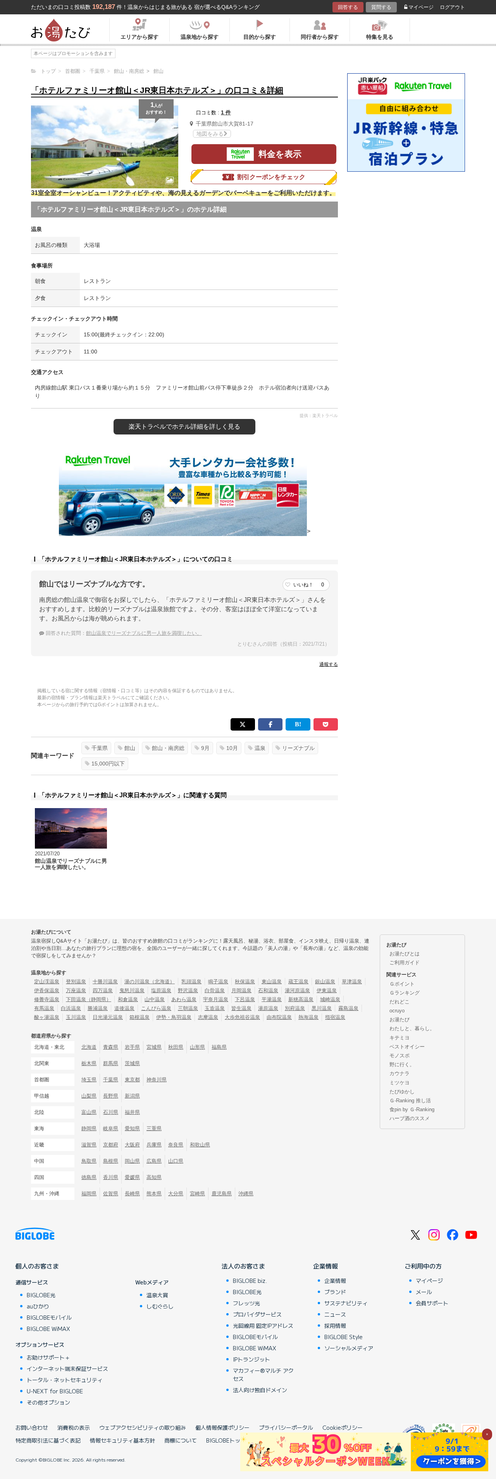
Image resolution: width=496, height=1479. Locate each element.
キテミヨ (399, 1038)
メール (424, 1292)
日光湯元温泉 (108, 1017)
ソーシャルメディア (348, 1348)
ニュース (335, 1314)
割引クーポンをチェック (271, 177)
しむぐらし (160, 1306)
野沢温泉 (188, 990)
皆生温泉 (241, 1008)
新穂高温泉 (300, 999)
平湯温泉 (272, 999)
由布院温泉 (279, 1017)
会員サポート (432, 1303)
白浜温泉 (71, 1008)
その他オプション (48, 1402)
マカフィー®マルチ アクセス (263, 1374)
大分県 (175, 1193)
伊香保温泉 (46, 990)
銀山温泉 (325, 981)
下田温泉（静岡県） (88, 999)
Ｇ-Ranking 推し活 (410, 1100)
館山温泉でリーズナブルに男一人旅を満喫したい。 (144, 633)
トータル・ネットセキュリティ (65, 1380)
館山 (129, 748)
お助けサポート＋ (48, 1357)
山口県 (175, 1161)
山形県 (197, 1047)
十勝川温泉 (105, 981)
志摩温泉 (208, 1017)
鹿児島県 (222, 1193)
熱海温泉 (308, 1017)
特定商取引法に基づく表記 (48, 1440)
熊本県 (154, 1193)
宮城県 (154, 1047)
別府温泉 (295, 1008)
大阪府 (132, 1145)
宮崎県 (197, 1193)
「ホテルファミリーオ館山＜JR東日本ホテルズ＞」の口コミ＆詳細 (157, 90)
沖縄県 (245, 1193)
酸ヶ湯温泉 (46, 1017)
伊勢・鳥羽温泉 (173, 1017)
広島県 (154, 1161)
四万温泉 (103, 990)
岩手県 (132, 1047)
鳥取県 (88, 1161)
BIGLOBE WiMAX (48, 1328)
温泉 (260, 748)
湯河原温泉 (297, 990)
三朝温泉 (188, 1008)
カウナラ (399, 1073)
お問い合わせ (32, 1427)
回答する (348, 7)
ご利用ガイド (404, 962)
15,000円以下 (108, 763)
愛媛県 (132, 1177)
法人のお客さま (243, 1265)
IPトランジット (251, 1359)
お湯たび (399, 1019)
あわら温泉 (183, 999)
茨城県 (132, 1063)
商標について (180, 1440)
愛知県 (132, 1128)
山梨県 (88, 1096)
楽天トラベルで (184, 426)
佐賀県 (110, 1193)
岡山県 (132, 1161)
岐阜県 (110, 1128)
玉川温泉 (76, 1017)
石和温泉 (268, 990)
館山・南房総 (168, 748)
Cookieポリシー (342, 1427)
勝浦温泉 (98, 1008)
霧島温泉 (348, 1008)
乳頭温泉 (191, 981)
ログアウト (452, 7)
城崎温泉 (330, 999)
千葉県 (99, 748)
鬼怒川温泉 (132, 990)
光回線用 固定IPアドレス (263, 1325)
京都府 (110, 1145)
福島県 (219, 1047)
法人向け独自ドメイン (260, 1390)
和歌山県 (200, 1145)
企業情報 (325, 1265)
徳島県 (88, 1177)
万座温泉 (76, 990)
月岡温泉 (241, 990)
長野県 (110, 1096)
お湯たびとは (404, 954)
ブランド (335, 1292)
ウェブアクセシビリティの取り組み (142, 1427)
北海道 (88, 1047)
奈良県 (175, 1145)
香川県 (110, 1177)
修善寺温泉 (46, 999)
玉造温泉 (215, 1008)
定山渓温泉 (46, 981)
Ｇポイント (402, 984)
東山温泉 (272, 981)
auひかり (38, 1306)
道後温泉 (124, 1008)
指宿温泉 (335, 1017)
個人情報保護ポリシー (222, 1427)
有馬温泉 (44, 1008)
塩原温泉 (161, 990)
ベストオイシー (407, 1047)
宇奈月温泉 (215, 999)
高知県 (154, 1177)
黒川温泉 (322, 1008)
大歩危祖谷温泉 (242, 1017)
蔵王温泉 (298, 981)
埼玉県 (88, 1080)
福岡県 (88, 1193)
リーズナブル (298, 748)
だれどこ (399, 1002)
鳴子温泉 (218, 981)
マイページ (421, 7)
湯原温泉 (268, 1008)
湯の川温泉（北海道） (149, 981)
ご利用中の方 (423, 1265)
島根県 (110, 1161)
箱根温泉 (139, 1017)
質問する (381, 7)
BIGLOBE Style (343, 1337)
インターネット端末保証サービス (67, 1368)
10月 (232, 748)
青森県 (110, 1047)
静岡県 (88, 1128)
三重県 (154, 1128)
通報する (328, 664)
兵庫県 (154, 1145)
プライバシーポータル (286, 1427)
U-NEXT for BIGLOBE (55, 1391)
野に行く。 (402, 1064)
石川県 (110, 1112)
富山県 (88, 1112)
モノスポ (399, 1055)
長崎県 (132, 1193)
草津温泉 (352, 981)
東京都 (132, 1080)
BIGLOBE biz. (250, 1280)
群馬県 (110, 1063)
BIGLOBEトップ (226, 1440)
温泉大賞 (157, 1295)
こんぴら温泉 (156, 1008)
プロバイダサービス (257, 1314)
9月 (205, 748)
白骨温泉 (215, 990)
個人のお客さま (37, 1265)
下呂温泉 (245, 999)
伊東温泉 (327, 990)
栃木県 (88, 1063)
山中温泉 (155, 999)
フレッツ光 (246, 1303)
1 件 (226, 112)
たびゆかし (402, 1092)
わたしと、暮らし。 (412, 1028)
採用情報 (335, 1325)
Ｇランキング (404, 993)
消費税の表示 (73, 1427)
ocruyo (397, 1011)
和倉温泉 (128, 999)
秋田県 (175, 1047)
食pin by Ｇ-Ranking (411, 1109)
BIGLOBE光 (41, 1295)
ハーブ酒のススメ (409, 1118)
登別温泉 (76, 981)
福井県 (132, 1112)
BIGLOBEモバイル (49, 1317)
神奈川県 (156, 1080)
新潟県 (132, 1096)
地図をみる (210, 134)
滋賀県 (88, 1145)
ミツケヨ (399, 1083)
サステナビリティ (346, 1303)
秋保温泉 (245, 981)
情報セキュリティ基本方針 (122, 1440)
